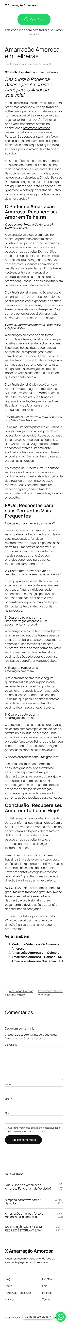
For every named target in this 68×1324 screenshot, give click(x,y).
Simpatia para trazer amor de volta (23, 1201)
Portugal (46, 64)
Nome (8, 1084)
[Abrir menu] (61, 5)
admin (20, 64)
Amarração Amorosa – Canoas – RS (37, 957)
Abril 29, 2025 (60, 1187)
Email (8, 1098)
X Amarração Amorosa (20, 5)
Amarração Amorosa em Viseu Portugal (19, 993)
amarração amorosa (36, 128)
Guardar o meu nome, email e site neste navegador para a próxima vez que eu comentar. (34, 1129)
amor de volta (34, 64)
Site (7, 1113)
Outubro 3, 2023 (59, 1228)
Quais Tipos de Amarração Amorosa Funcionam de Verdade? (28, 1186)
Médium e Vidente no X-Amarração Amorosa (36, 946)
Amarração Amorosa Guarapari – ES (37, 961)
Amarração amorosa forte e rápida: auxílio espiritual (24, 1215)
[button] (61, 1317)
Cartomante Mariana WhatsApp (50, 993)
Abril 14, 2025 (59, 1201)
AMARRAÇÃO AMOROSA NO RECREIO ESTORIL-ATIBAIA (24, 1228)
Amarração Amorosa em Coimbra (35, 952)
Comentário (12, 1044)
